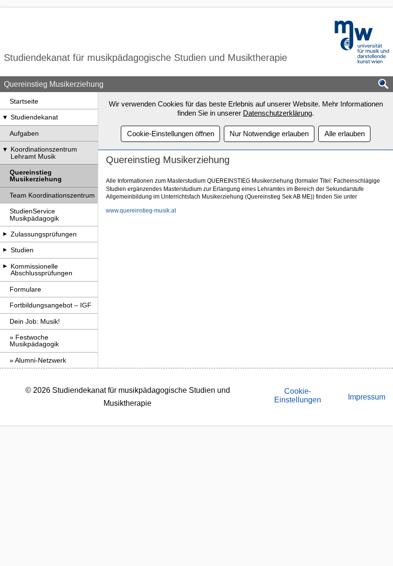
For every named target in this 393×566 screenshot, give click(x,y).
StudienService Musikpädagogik (34, 214)
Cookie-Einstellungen (297, 395)
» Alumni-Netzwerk (38, 360)
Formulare (25, 289)
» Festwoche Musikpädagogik (34, 340)
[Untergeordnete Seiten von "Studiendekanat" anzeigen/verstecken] (5, 117)
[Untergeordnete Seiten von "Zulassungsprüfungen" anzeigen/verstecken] (5, 234)
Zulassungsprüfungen (44, 234)
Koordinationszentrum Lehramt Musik (44, 152)
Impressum (366, 397)
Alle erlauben (344, 134)
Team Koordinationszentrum (52, 195)
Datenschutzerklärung (277, 113)
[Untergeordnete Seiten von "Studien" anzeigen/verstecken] (5, 250)
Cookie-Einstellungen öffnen (170, 134)
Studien (22, 250)
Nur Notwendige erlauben (269, 134)
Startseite (24, 101)
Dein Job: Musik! (35, 321)
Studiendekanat (34, 117)
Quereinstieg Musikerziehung (36, 175)
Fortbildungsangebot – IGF (51, 305)
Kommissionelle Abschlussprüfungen (41, 269)
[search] (383, 85)
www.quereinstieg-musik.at (141, 210)
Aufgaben (24, 133)
